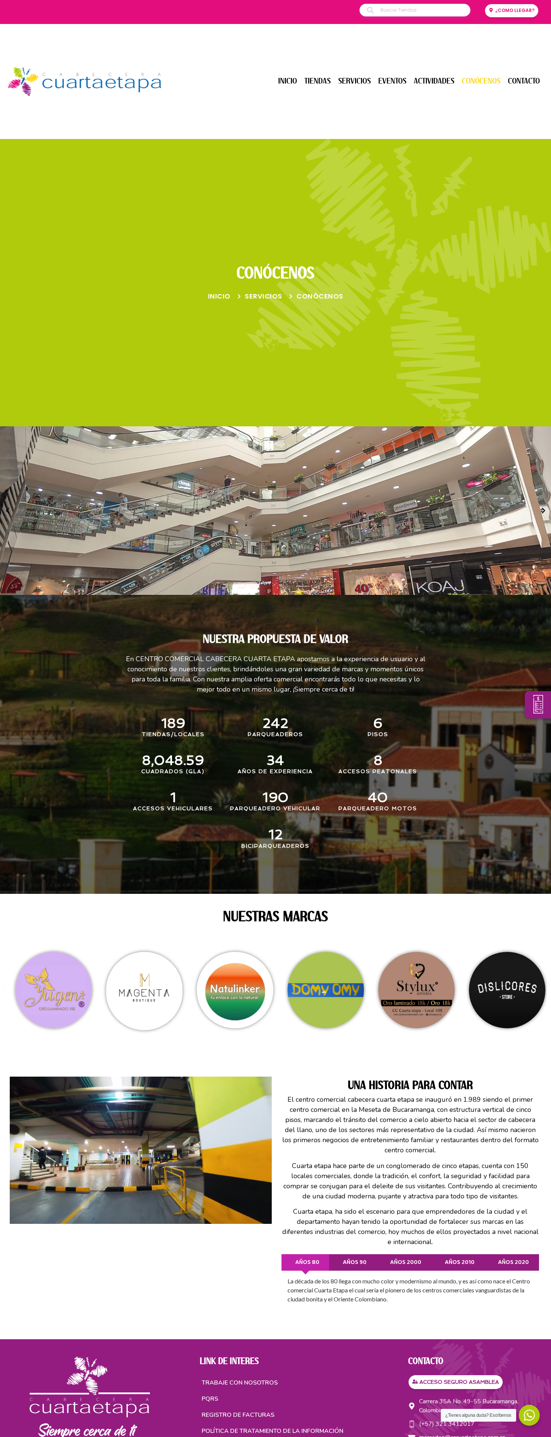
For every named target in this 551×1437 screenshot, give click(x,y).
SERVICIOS (354, 81)
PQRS (210, 1399)
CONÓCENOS (481, 81)
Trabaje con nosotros (240, 1383)
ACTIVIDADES (434, 81)
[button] (7, 510)
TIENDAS (317, 81)
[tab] (305, 1262)
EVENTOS (392, 81)
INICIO (287, 81)
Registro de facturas (238, 1415)
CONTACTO (524, 81)
